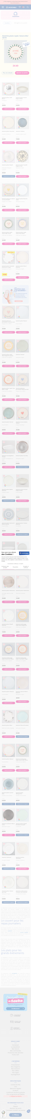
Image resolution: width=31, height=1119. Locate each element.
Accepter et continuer (26, 567)
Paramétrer (15, 567)
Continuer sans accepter (5, 567)
